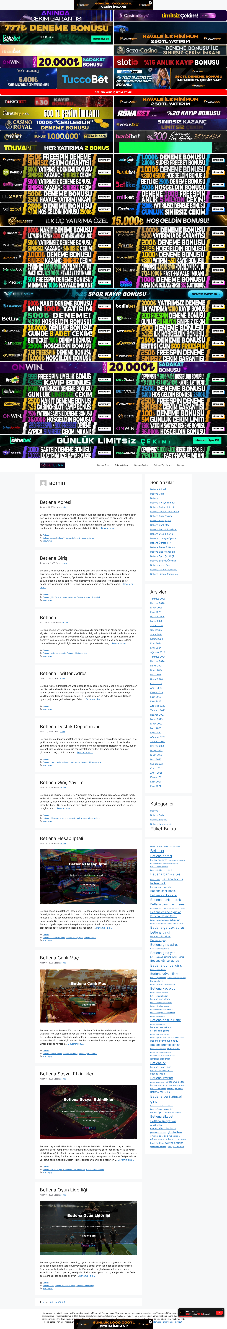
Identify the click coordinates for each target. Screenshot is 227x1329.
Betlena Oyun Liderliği (63, 1190)
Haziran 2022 (157, 746)
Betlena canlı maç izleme (167, 904)
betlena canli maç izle (160, 887)
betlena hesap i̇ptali (74, 937)
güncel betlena (180, 1139)
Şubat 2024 (156, 679)
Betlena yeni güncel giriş (166, 1099)
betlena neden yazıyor (157, 1024)
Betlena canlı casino (163, 895)
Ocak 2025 (156, 630)
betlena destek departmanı (68, 762)
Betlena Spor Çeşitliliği (162, 556)
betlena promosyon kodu (164, 1040)
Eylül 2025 (155, 612)
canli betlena (156, 1125)
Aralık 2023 (156, 688)
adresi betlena (156, 846)
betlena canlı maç (70, 1053)
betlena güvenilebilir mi (158, 970)
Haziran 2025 (157, 616)
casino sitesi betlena (163, 1128)
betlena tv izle (90, 937)
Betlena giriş (48, 597)
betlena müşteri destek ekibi (159, 1006)
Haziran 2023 (157, 714)
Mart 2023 (155, 728)
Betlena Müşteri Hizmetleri (88, 597)
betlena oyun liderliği (85, 1286)
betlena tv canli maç (160, 1067)
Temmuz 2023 (158, 710)
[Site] (56, 160)
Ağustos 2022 (157, 737)
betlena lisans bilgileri (159, 996)
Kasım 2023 (156, 692)
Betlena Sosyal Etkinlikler (67, 1073)
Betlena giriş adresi (164, 945)
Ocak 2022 (156, 768)
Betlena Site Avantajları (162, 551)
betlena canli (48, 1286)
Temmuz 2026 (158, 598)
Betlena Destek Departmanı (69, 726)
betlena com (175, 920)
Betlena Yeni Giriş (160, 1092)
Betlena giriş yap (163, 953)
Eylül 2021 (155, 786)
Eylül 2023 (155, 701)
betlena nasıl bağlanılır (158, 1016)
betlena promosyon (176, 1037)
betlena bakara (155, 880)
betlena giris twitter (160, 936)
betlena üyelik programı (173, 1112)
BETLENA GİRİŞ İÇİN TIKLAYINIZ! (113, 92)
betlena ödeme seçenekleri (161, 1109)
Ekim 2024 (155, 643)
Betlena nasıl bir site (165, 1020)
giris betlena (174, 1132)
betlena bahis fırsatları (170, 864)
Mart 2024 (155, 674)
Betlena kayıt (156, 981)
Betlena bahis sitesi (165, 874)
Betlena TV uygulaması (162, 502)
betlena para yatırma (160, 1027)
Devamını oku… (109, 528)
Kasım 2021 (156, 777)
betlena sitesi (173, 1048)
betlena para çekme (159, 1030)
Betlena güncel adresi (164, 960)
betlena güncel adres (174, 957)
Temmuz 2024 (158, 656)
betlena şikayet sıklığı (71, 818)
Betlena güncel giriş (166, 965)
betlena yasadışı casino (176, 1085)
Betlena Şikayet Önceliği (163, 560)
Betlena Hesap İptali (61, 838)
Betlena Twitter (141, 465)
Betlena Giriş (103, 465)
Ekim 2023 (155, 697)
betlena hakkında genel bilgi (176, 978)
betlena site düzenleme (158, 1049)
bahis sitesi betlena (172, 846)
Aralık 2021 (156, 772)
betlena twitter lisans (157, 1082)
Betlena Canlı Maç (59, 957)
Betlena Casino (156, 908)
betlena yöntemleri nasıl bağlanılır (161, 1106)
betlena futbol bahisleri (158, 923)
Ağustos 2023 (157, 706)
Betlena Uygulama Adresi (83, 538)
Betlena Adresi (55, 502)
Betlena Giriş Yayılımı (62, 782)
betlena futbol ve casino (175, 923)
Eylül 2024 (155, 648)
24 (51, 1302)
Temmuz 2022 (157, 741)
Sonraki (60, 1302)
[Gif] (113, 220)
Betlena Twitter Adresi (64, 673)
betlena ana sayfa (58, 653)
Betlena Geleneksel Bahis (163, 569)
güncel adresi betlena (90, 818)
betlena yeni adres (158, 1089)
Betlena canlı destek (165, 900)
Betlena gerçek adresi (167, 927)
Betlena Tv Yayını (63, 538)
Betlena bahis (156, 863)
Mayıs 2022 (156, 750)
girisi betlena (156, 1136)
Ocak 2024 (156, 683)
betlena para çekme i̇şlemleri (159, 1034)
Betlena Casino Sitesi (163, 916)
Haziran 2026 (157, 603)
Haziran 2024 (157, 661)
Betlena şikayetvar (163, 1121)
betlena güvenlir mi (158, 978)
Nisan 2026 (156, 607)
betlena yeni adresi (175, 1089)
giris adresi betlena (158, 1132)
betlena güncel (156, 957)
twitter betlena (174, 1142)
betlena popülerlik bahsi (158, 1038)
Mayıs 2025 (156, 621)
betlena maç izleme (160, 999)
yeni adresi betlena (158, 1147)
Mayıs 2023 (156, 719)
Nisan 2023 (156, 723)
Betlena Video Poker (161, 565)
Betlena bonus (49, 762)
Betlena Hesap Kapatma (65, 597)
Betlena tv (158, 1063)
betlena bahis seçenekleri (161, 870)
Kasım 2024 (156, 639)
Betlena (180, 465)
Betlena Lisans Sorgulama (164, 574)
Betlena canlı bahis (163, 890)
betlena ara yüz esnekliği (177, 860)
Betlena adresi (49, 538)
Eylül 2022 (155, 732)
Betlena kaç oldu (163, 988)
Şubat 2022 (156, 764)
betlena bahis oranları (52, 1053)
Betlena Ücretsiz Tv (160, 543)
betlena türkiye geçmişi (91, 762)
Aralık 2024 (156, 634)
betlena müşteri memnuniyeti (162, 1013)
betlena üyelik (157, 1112)
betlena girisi (160, 932)
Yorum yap (48, 541)
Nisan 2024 (156, 670)
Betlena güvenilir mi (164, 974)
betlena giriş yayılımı (52, 818)
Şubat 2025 (156, 625)
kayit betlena (157, 1143)
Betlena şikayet (161, 1116)
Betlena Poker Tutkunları (163, 547)
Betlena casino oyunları (165, 912)
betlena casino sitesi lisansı (159, 920)
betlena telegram (160, 1058)
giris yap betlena (172, 1136)
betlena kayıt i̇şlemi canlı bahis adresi (163, 984)
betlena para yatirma (88, 1053)
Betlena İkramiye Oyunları (163, 538)
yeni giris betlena (175, 1146)
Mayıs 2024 (156, 665)
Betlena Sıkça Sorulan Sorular (162, 1055)
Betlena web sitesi (175, 1082)
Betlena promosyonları (165, 1044)
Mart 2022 (155, 759)
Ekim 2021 (155, 781)
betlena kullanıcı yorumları (159, 993)
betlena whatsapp (158, 1085)
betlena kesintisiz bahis (65, 1286)
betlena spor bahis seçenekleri (160, 1052)
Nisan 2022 (156, 755)
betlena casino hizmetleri (54, 937)
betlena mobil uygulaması (161, 1003)
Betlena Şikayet (122, 465)
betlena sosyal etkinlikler (74, 1169)
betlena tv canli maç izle (161, 1070)
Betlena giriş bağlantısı (77, 653)
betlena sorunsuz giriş (52, 1169)
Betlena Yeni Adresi (163, 465)
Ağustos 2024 (157, 652)
